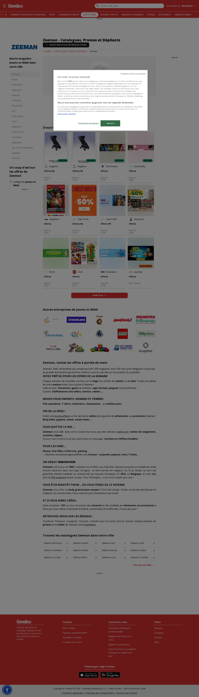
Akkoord (110, 123)
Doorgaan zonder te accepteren (133, 73)
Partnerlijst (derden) (67, 114)
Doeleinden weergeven (88, 123)
